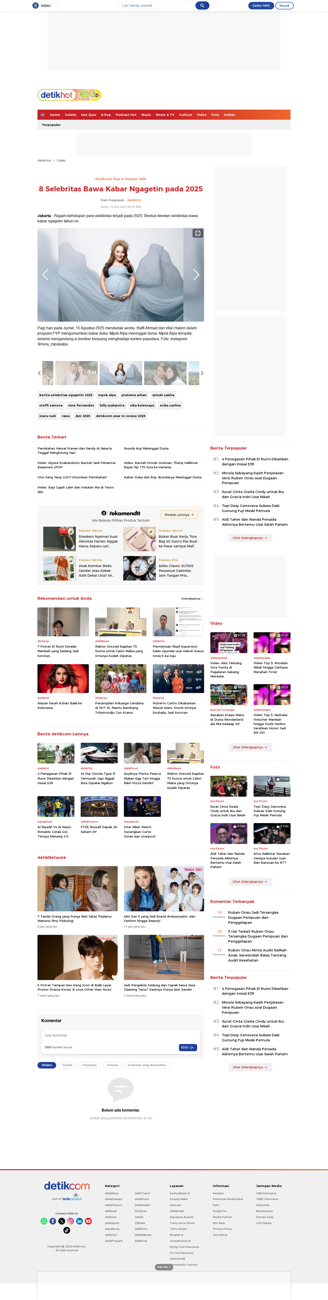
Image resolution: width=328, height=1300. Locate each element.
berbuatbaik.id (180, 1193)
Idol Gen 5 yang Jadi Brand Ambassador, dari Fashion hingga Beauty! (159, 918)
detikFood (142, 1199)
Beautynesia (264, 1211)
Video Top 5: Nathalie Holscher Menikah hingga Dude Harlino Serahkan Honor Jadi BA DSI (270, 723)
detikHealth (142, 1205)
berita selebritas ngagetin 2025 (65, 395)
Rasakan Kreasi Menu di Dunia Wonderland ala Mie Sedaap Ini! (227, 719)
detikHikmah (143, 1235)
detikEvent (177, 1211)
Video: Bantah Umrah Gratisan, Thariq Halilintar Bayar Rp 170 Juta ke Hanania (161, 465)
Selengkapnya (191, 598)
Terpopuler (51, 125)
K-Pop (106, 115)
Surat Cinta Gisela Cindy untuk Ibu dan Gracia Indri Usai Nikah (253, 494)
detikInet (111, 1211)
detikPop (141, 1241)
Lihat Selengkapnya (248, 538)
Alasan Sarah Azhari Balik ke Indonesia (59, 705)
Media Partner (222, 1217)
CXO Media (264, 1223)
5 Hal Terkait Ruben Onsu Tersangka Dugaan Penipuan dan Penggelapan (258, 936)
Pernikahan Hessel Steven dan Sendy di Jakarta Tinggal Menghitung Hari (74, 450)
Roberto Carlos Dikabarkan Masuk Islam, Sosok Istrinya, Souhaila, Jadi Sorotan (175, 707)
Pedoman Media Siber (228, 1199)
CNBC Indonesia (267, 1199)
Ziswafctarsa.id (180, 1241)
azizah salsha (163, 395)
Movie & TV (165, 115)
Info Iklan (219, 1223)
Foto (215, 115)
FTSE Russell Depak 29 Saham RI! (99, 829)
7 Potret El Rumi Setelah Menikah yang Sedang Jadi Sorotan (58, 651)
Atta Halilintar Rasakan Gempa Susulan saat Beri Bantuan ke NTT (272, 858)
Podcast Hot (126, 115)
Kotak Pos (220, 1211)
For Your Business (182, 1253)
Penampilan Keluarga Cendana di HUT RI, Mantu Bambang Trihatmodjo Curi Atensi (119, 707)
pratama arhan (133, 395)
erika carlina (170, 405)
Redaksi (218, 1193)
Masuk (284, 5)
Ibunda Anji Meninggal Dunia (146, 448)
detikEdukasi (113, 1199)
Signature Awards (182, 1217)
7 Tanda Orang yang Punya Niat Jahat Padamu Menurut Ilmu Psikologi (74, 918)
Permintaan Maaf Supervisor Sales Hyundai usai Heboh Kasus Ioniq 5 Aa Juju (178, 651)
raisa (66, 416)
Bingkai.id (176, 1235)
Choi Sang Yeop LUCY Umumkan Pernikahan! (72, 477)
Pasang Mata (179, 1199)
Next (196, 274)
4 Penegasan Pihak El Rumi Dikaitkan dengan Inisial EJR (55, 778)
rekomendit (177, 1258)
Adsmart (175, 1205)
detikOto (111, 1235)
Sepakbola (112, 1229)
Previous (45, 274)
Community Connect (184, 1264)
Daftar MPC (261, 5)
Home (55, 115)
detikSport (112, 1223)
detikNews (112, 1193)
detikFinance (113, 1205)
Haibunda (262, 1205)
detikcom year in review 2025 (121, 416)
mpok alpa (107, 395)
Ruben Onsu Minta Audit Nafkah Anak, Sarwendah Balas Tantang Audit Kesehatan (257, 955)
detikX (139, 1217)
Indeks (229, 115)
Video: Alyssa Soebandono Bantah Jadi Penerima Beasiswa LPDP (76, 465)
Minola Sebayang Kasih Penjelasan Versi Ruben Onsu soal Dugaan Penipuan (253, 478)
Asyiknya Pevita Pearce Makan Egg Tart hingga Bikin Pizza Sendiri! (142, 778)
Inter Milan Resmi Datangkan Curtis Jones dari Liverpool (139, 831)
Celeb (61, 160)
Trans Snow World (182, 1223)
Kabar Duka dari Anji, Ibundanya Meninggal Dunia (162, 477)
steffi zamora (50, 405)
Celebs (70, 115)
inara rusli (47, 416)
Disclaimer (220, 1235)
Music (146, 115)
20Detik (140, 1223)
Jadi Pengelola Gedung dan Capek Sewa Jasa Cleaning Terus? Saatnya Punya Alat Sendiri (159, 987)
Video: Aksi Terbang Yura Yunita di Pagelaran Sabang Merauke (226, 669)
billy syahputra (112, 405)
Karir (216, 1205)
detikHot (44, 160)
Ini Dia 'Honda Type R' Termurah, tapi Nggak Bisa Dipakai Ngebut (98, 778)
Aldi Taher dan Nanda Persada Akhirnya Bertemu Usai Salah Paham (255, 522)
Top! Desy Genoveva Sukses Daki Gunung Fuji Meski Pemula (250, 508)
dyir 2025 (82, 416)
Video (202, 115)
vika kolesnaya (142, 405)
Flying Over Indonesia (184, 1247)
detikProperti (114, 1241)
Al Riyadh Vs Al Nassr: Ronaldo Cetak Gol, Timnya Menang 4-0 (54, 831)
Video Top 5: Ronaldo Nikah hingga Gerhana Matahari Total (271, 667)
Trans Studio (178, 1229)
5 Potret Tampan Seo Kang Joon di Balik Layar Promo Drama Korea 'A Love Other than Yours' (74, 987)
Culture (185, 115)
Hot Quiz (88, 115)
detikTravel (142, 1193)
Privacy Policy (222, 1229)
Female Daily (264, 1217)
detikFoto (141, 1229)
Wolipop (140, 1211)
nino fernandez (81, 405)
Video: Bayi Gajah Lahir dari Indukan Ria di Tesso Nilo (75, 489)
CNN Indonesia (266, 1193)
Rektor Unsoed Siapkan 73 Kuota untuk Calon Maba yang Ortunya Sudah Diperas (119, 651)
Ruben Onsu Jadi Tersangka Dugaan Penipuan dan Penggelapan (253, 917)
